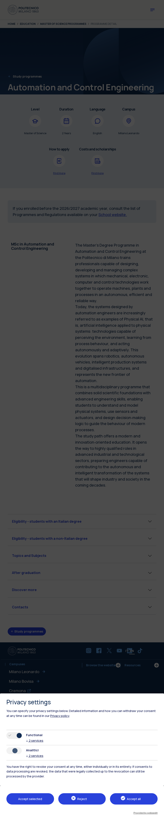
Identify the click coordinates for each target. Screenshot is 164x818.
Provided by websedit (145, 812)
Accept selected (30, 799)
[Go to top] (158, 813)
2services (34, 741)
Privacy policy (59, 716)
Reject (82, 799)
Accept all (134, 799)
